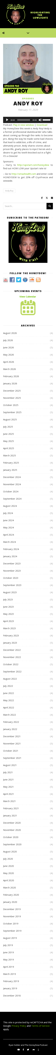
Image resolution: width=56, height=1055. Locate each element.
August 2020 (10, 851)
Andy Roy (9, 190)
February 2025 (11, 462)
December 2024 (12, 477)
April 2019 (8, 966)
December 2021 (12, 736)
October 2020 (10, 837)
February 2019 (11, 981)
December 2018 (12, 995)
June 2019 (8, 952)
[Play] (7, 119)
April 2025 (8, 448)
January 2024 (10, 556)
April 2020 (8, 880)
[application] (28, 120)
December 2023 (12, 563)
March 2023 (9, 628)
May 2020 (8, 873)
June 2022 (8, 693)
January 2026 (10, 383)
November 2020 (12, 829)
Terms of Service (40, 1025)
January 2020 (10, 901)
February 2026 (11, 376)
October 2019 (10, 923)
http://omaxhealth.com (24, 173)
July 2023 (8, 599)
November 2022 (12, 657)
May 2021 (8, 786)
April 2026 (8, 361)
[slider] (47, 119)
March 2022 (9, 714)
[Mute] (40, 119)
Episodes (28, 98)
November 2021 (12, 743)
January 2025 (10, 469)
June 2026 (8, 347)
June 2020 (8, 865)
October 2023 (10, 577)
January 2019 (10, 988)
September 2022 (12, 671)
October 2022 (10, 664)
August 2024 (10, 505)
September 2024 (12, 498)
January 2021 (10, 815)
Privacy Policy (18, 1025)
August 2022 (10, 678)
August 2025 (10, 419)
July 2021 (8, 772)
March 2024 (9, 541)
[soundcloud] (33, 1049)
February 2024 (11, 549)
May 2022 (8, 700)
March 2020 (9, 887)
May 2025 (8, 441)
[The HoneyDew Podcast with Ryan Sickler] (28, 14)
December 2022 (12, 649)
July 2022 (8, 685)
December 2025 (12, 390)
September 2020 (12, 844)
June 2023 (8, 606)
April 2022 (8, 707)
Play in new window (23, 124)
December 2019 (12, 909)
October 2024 (10, 491)
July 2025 (8, 426)
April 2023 (8, 621)
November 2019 (12, 916)
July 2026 (8, 340)
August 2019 (10, 937)
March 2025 (9, 455)
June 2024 (8, 520)
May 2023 (8, 613)
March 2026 (9, 369)
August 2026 (10, 333)
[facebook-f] (23, 1049)
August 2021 (10, 765)
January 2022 (10, 729)
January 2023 (10, 642)
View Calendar (27, 296)
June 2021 (8, 779)
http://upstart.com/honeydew (33, 164)
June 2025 (8, 433)
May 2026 (8, 354)
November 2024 (12, 484)
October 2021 (10, 750)
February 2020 (11, 894)
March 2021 (9, 801)
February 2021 (11, 808)
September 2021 (12, 757)
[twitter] (28, 1049)
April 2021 (8, 793)
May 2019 (8, 959)
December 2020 (12, 822)
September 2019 (12, 930)
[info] (38, 1049)
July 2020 (8, 858)
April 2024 (8, 534)
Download (42, 124)
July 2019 (8, 945)
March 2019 (9, 973)
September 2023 (12, 585)
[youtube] (18, 1049)
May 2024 (8, 527)
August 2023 (10, 592)
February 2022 (11, 721)
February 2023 (11, 635)
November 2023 (12, 570)
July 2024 (8, 513)
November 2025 (12, 397)
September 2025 (12, 412)
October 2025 (10, 405)
